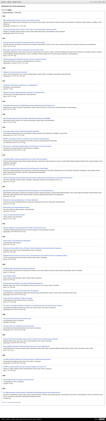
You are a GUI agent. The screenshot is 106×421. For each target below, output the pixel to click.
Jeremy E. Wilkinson (8, 53)
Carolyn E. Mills (29, 31)
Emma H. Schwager (60, 22)
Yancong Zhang (36, 51)
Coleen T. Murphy (26, 277)
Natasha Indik (26, 292)
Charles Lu (34, 270)
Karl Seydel (69, 170)
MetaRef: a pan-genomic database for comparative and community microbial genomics (26, 138)
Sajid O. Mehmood (17, 300)
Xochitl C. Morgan (86, 22)
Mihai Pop (12, 209)
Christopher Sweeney (61, 107)
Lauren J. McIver (41, 22)
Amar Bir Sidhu (36, 170)
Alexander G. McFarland (9, 31)
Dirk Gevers (36, 140)
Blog (30, 419)
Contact (8, 419)
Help (17, 419)
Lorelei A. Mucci (51, 107)
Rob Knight (43, 179)
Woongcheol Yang (35, 292)
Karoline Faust (6, 201)
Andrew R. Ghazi (7, 22)
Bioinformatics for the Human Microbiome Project (16, 207)
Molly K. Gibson (16, 120)
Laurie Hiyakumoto (65, 394)
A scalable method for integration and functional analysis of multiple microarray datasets (27, 359)
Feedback (39, 419)
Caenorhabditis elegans (9, 275)
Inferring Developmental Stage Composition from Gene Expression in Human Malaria (25, 168)
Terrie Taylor (24, 172)
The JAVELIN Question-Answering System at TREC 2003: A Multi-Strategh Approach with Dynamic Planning (31, 392)
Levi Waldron (94, 22)
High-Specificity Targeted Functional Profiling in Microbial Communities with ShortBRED (26, 118)
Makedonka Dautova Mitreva (46, 194)
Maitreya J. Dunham (49, 270)
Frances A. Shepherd (32, 229)
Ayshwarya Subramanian (20, 53)
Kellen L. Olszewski (50, 348)
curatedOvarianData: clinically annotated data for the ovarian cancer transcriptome (25, 159)
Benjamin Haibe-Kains (32, 161)
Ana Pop (5, 257)
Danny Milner (76, 170)
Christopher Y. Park (8, 250)
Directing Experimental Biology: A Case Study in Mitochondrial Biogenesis (23, 283)
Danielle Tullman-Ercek (39, 31)
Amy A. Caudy (40, 270)
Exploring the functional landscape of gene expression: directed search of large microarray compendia (30, 339)
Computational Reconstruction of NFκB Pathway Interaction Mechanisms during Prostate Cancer (29, 105)
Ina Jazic (58, 161)
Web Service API (24, 419)
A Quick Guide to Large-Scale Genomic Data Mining (17, 240)
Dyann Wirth (18, 172)
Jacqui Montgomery (27, 170)
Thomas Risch (41, 161)
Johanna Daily (10, 172)
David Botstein (67, 270)
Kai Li (39, 285)
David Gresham (27, 270)
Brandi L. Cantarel (51, 192)
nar (4, 142)
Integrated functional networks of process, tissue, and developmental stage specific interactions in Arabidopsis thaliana (35, 255)
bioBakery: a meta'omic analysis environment (15, 72)
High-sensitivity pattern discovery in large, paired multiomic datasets (21, 20)
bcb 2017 (5, 88)
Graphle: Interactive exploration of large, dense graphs (17, 298)
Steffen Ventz (22, 94)
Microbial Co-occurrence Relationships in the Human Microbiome (20, 200)
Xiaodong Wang (27, 107)
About (3, 419)
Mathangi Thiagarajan (83, 192)
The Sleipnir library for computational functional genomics (18, 326)
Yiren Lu (57, 44)
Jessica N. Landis (25, 348)
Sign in (100, 1)
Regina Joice (6, 170)
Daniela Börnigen (7, 107)
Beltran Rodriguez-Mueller (62, 192)
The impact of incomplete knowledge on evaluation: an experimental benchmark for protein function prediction (32, 305)
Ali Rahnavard (24, 22)
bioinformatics (6, 26)
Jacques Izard (42, 192)
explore (9, 1)
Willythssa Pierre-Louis (60, 170)
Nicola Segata (57, 74)
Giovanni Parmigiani (37, 133)
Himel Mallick (18, 44)
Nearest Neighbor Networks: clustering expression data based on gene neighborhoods (26, 346)
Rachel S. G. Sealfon (8, 368)
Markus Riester (16, 133)
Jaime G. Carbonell (31, 394)
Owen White (30, 140)
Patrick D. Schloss (27, 194)
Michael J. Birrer (84, 161)
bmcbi (4, 302)
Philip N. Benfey (32, 257)
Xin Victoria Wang (65, 161)
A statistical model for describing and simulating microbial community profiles (24, 42)
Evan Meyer (51, 170)
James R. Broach (59, 270)
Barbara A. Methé (18, 194)
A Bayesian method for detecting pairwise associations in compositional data (23, 92)
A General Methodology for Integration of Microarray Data (18, 379)
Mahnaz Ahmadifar (75, 161)
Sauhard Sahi (33, 348)
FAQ (34, 419)
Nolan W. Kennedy (20, 31)
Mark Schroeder (44, 292)
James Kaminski (7, 120)
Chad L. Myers (16, 285)
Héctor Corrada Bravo (62, 53)
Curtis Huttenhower (50, 31)
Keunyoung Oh (44, 170)
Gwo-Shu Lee (43, 107)
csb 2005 (5, 383)
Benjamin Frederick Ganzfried (10, 161)
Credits (13, 419)
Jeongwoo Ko (96, 394)
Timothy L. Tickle (50, 44)
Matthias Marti (41, 172)
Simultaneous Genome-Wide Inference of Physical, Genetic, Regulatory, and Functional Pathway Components (32, 248)
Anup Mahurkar (22, 140)
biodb (4, 164)
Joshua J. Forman (53, 292)
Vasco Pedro (18, 396)
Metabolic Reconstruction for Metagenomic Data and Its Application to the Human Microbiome (28, 190)
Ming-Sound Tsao (22, 229)
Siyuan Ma (5, 44)
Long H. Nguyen (45, 51)
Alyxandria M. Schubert (33, 192)
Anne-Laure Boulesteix (26, 133)
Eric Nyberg (6, 394)
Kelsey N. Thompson (97, 51)
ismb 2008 (5, 322)
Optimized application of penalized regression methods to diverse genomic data (24, 227)
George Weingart (70, 22)
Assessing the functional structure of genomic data (17, 318)
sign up (9, 402)
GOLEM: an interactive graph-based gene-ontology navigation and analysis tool (24, 366)
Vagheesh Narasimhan (15, 170)
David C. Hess (16, 250)
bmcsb (5, 259)
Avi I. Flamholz (16, 348)
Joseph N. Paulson (42, 53)
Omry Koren (6, 179)
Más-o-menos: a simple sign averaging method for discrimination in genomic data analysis (27, 146)
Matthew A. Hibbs (7, 285)
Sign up (103, 1)
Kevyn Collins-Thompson (54, 394)
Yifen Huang (74, 394)
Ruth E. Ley (59, 179)
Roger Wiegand (91, 170)
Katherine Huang (7, 140)
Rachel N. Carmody (65, 44)
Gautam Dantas (40, 120)
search (19, 1)
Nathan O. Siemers (69, 348)
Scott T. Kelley (10, 194)
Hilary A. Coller (72, 292)
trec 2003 (5, 398)
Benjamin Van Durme (35, 396)
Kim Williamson (83, 170)
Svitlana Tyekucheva (17, 107)
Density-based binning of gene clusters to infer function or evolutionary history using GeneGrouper (29, 29)
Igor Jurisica (51, 229)
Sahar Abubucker (7, 192)
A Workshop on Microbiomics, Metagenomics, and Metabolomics (20, 85)
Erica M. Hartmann (60, 31)
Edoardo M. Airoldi (7, 270)
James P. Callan (22, 394)
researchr (3, 1)
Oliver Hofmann (17, 242)
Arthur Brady (15, 140)
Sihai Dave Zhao (7, 148)
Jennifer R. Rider (35, 107)
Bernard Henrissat (93, 192)
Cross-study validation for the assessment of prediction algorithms (21, 131)
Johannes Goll (23, 192)
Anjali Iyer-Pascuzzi (23, 257)
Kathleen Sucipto (16, 22)
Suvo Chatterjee (87, 51)
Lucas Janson (82, 44)
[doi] (25, 26)
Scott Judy (89, 394)
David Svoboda (26, 396)
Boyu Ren (11, 44)
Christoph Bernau (7, 133)
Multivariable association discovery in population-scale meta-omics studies (23, 49)
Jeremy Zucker (73, 192)
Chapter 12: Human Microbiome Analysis (14, 214)
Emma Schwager (33, 44)
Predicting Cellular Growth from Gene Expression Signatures (19, 268)
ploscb (4, 46)
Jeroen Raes (51, 201)
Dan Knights (13, 179)
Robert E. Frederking (42, 394)
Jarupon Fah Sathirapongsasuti (18, 201)
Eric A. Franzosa (33, 22)
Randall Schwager (32, 74)
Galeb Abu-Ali (15, 74)
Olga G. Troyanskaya (36, 250)
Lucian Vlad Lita (11, 396)
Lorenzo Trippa (63, 133)
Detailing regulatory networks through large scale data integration (20, 290)
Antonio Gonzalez (20, 179)
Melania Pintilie (14, 229)
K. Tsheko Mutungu (18, 292)
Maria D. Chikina (7, 277)
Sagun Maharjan (42, 44)
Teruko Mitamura (14, 394)
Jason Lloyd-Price (50, 22)
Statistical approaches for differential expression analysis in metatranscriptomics (24, 59)
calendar (14, 1)
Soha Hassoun (6, 87)
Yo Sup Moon (78, 22)
